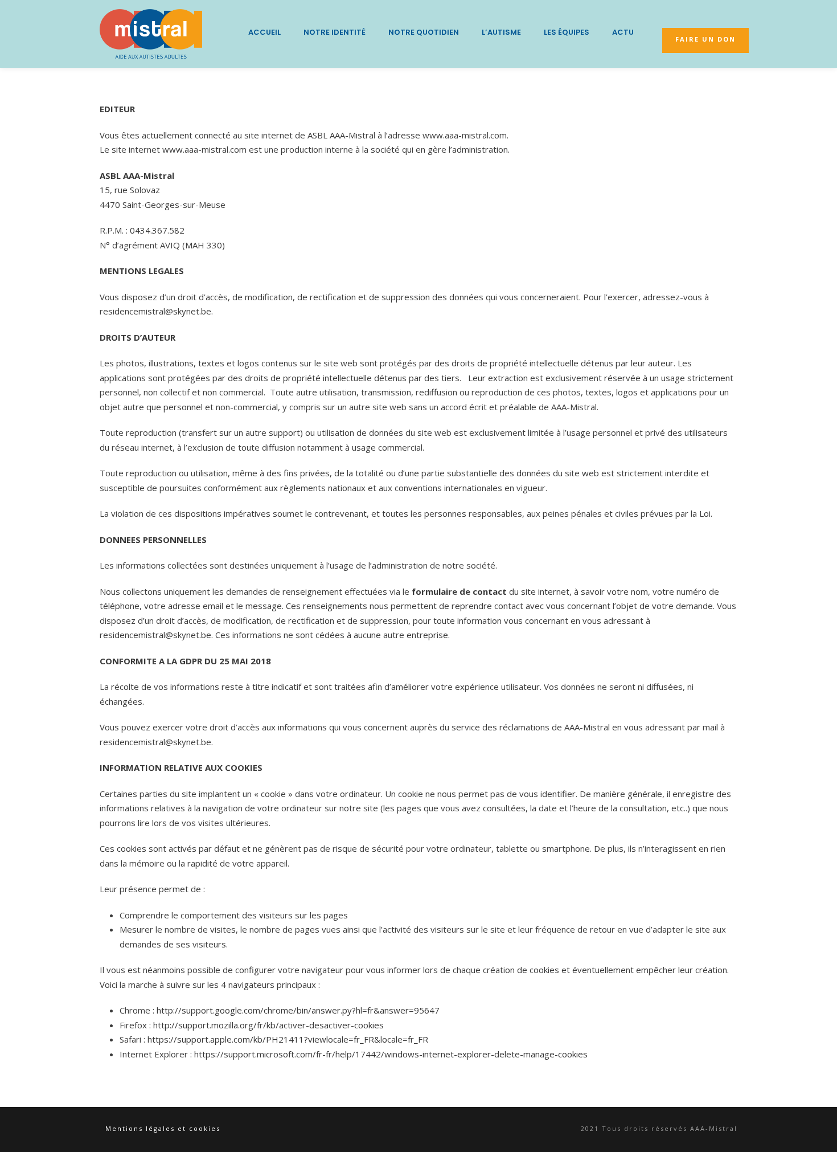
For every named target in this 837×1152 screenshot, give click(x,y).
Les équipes (566, 32)
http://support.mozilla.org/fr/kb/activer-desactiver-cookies (268, 1025)
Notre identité (334, 32)
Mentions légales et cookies (162, 1128)
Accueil (264, 32)
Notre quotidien (423, 32)
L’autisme (501, 32)
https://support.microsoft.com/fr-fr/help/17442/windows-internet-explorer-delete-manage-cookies (391, 1054)
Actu (623, 32)
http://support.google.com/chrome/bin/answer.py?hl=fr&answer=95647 (298, 1010)
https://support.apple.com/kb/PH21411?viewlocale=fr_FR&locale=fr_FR (287, 1039)
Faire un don (705, 39)
